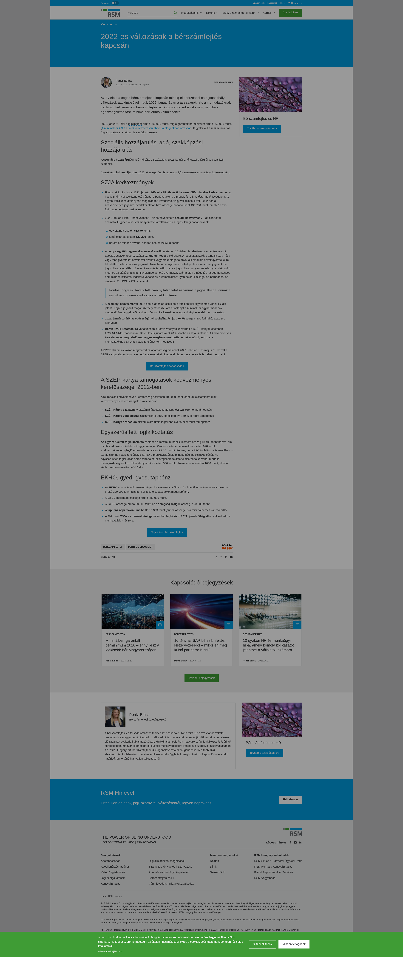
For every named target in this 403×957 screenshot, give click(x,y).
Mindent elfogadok (294, 944)
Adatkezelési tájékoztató (110, 951)
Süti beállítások (262, 944)
